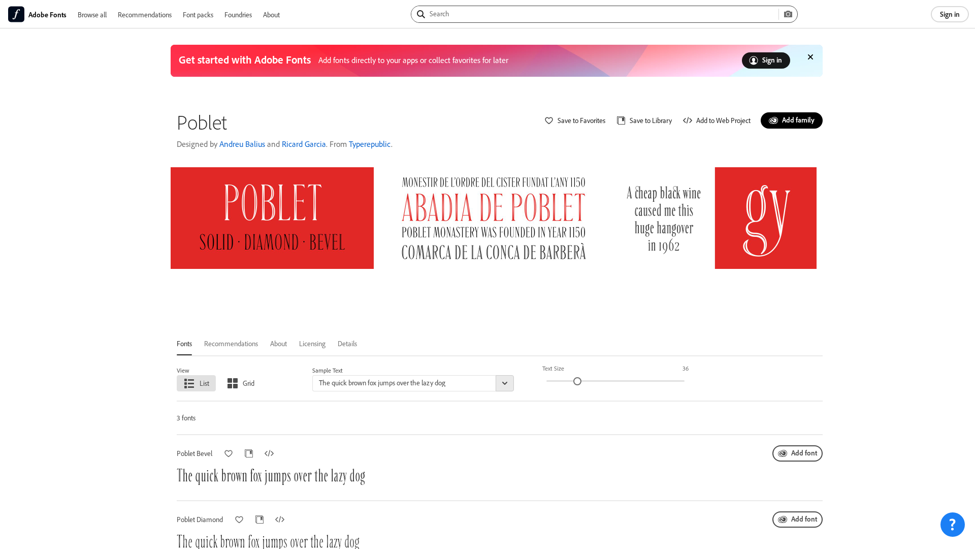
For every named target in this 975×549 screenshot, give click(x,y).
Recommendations (145, 14)
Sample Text (327, 370)
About (271, 14)
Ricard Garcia (304, 144)
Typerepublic (370, 144)
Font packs (198, 14)
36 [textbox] (685, 368)
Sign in (950, 14)
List (204, 383)
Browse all (92, 14)
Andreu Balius (242, 144)
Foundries (238, 14)
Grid (248, 383)
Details (347, 343)
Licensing (312, 343)
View (183, 370)
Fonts (184, 343)
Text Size (553, 368)
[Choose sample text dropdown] (505, 383)
